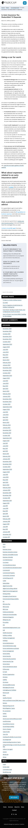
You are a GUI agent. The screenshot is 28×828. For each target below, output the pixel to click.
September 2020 (7, 469)
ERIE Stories (6, 606)
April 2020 (5, 482)
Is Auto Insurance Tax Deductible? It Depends (12, 250)
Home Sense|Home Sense (10, 666)
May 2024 (5, 354)
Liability (5, 679)
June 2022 (5, 414)
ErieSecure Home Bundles (10, 614)
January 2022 (6, 427)
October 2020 (6, 467)
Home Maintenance (8, 643)
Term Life (5, 734)
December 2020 (7, 461)
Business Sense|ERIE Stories (10, 554)
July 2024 (5, 349)
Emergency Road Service (9, 596)
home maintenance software (11, 648)
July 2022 (5, 412)
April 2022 (5, 420)
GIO (4, 625)
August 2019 (6, 503)
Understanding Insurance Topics (12, 742)
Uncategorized (7, 739)
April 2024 (5, 357)
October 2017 (6, 537)
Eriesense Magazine (8, 617)
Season (5, 716)
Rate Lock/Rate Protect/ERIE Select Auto (14, 700)
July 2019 (5, 506)
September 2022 (7, 407)
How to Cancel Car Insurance (11, 262)
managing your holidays (9, 690)
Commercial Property (9, 573)
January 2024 (6, 365)
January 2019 (6, 521)
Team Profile (6, 732)
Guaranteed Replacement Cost (11, 627)
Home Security (7, 656)
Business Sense (7, 549)
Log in (4, 764)
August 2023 (6, 378)
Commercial (6, 570)
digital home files (7, 586)
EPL (3, 601)
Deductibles (6, 583)
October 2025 (6, 334)
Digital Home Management (10, 591)
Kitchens (5, 677)
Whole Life (5, 754)
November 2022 (7, 401)
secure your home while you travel (12, 718)
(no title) (5, 302)
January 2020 (6, 490)
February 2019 (6, 519)
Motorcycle (6, 692)
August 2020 (6, 472)
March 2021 (6, 453)
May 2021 (5, 448)
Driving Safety (6, 593)
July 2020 (5, 474)
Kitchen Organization (8, 674)
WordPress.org (7, 772)
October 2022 (6, 404)
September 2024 (7, 344)
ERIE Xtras (5, 609)
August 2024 (6, 347)
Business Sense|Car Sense (10, 552)
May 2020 (5, 480)
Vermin (5, 752)
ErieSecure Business (8, 612)
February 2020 (7, 487)
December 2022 (7, 399)
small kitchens (7, 721)
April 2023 (5, 388)
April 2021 (5, 451)
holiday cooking (7, 635)
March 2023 (6, 391)
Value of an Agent (8, 749)
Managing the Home (8, 687)
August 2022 (6, 409)
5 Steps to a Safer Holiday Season (12, 300)
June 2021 (5, 446)
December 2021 (7, 430)
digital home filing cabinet (10, 588)
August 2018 (6, 524)
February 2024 (7, 362)
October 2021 (6, 435)
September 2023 (7, 375)
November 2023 (7, 370)
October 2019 (6, 498)
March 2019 (6, 516)
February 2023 (7, 394)
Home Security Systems (9, 659)
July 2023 (5, 381)
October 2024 (6, 341)
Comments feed (7, 769)
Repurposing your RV (8, 705)
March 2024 (6, 360)
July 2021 (5, 443)
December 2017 (7, 534)
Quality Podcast (7, 698)
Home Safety (6, 653)
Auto (4, 544)
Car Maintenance (7, 560)
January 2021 (6, 459)
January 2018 (6, 532)
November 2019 (7, 495)
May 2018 (5, 529)
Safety (4, 713)
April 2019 (5, 513)
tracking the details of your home (12, 737)
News (7, 7)
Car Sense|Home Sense (9, 565)
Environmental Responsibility (11, 599)
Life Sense (5, 682)
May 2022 (5, 417)
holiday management (9, 638)
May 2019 (5, 511)
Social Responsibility (8, 726)
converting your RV (8, 578)
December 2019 (7, 493)
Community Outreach (9, 575)
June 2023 (5, 383)
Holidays (5, 640)
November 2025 (7, 331)
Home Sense (6, 664)
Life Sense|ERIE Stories (9, 685)
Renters (5, 703)
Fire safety (5, 622)
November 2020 (7, 464)
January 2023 (6, 396)
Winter (4, 757)
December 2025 (7, 328)
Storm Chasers (7, 729)
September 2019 (7, 500)
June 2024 (6, 352)
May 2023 (5, 386)
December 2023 (7, 368)
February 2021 (6, 456)
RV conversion (7, 711)
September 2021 (7, 438)
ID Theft (5, 672)
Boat (4, 547)
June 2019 (5, 508)
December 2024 (7, 336)
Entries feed (6, 767)
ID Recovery (6, 669)
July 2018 (5, 526)
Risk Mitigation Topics (9, 708)
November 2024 (7, 339)
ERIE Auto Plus (6, 604)
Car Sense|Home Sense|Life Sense (12, 567)
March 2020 (6, 485)
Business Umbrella (8, 557)
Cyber (4, 580)
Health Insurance (7, 633)
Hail (4, 630)
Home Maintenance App (9, 646)
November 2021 (7, 433)
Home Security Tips (8, 661)
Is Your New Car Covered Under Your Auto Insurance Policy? (13, 274)
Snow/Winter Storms (8, 724)
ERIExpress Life (7, 620)
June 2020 (5, 477)
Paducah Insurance (8, 2)
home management (8, 651)
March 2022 (6, 422)
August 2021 (6, 440)
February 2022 (7, 425)
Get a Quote (14, 797)
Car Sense (5, 562)
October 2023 (6, 373)
